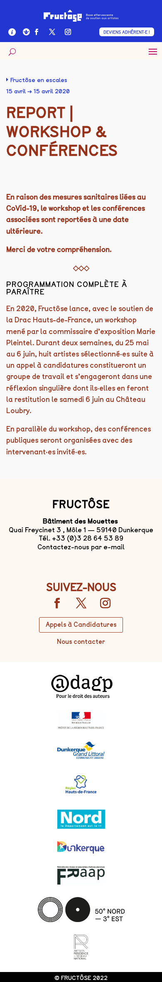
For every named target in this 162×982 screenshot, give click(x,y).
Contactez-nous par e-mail (81, 547)
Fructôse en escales (38, 80)
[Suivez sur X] (52, 32)
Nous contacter (81, 642)
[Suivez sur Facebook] (36, 32)
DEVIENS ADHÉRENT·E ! (126, 32)
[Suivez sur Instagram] (68, 32)
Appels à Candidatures (81, 624)
